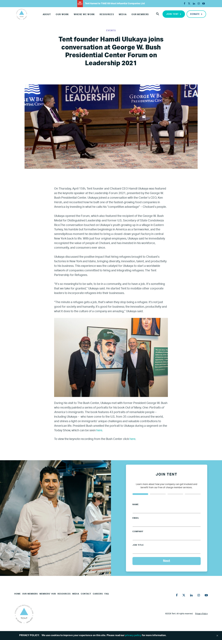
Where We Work (84, 15)
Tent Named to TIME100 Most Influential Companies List (115, 3)
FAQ (106, 594)
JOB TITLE (138, 545)
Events (111, 31)
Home (17, 594)
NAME (135, 504)
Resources (107, 15)
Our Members (140, 15)
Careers (98, 594)
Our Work (62, 15)
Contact (86, 594)
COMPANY (137, 531)
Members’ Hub (47, 594)
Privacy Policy (201, 614)
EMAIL (135, 518)
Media (123, 15)
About (47, 15)
